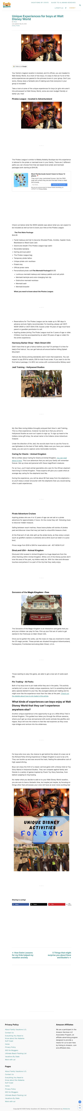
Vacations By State (12, 1057)
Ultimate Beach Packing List (15, 1053)
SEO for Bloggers (11, 1050)
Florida (18, 25)
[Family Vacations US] (8, 5)
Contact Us (9, 1033)
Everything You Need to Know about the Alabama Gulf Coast (14, 1038)
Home (7, 1044)
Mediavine (66, 1109)
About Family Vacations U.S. (16, 1029)
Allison (15, 21)
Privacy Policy (10, 1047)
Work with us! (10, 1060)
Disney (13, 25)
